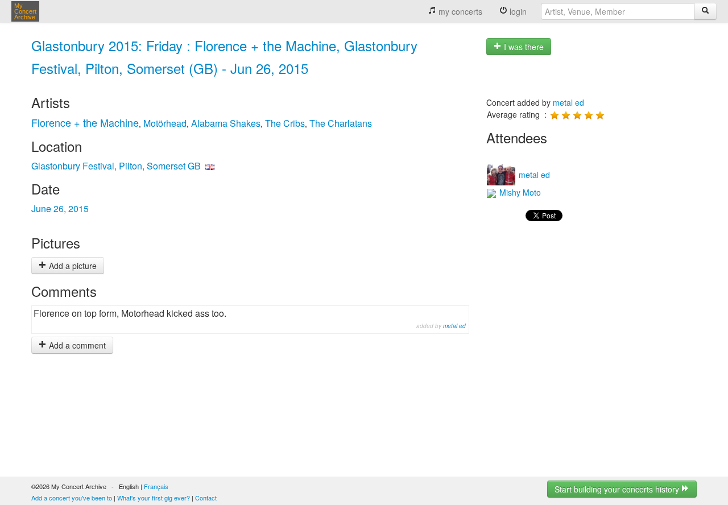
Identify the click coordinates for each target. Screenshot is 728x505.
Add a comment (76, 345)
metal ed (454, 326)
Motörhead (165, 123)
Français (156, 486)
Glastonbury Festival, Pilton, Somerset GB (116, 165)
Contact (206, 497)
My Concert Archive (25, 11)
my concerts (459, 11)
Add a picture (72, 265)
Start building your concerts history (618, 489)
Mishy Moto (519, 192)
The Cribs (285, 123)
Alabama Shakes (225, 123)
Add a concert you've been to (71, 497)
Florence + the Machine (85, 122)
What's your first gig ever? (153, 497)
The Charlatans (340, 123)
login (517, 11)
